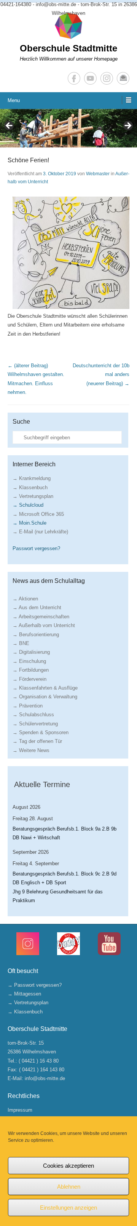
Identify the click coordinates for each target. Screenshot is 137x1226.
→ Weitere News (31, 750)
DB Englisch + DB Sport (39, 882)
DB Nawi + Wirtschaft (36, 837)
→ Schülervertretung (35, 724)
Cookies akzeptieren (68, 1165)
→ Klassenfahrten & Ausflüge (45, 688)
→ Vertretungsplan (33, 496)
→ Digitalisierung (31, 652)
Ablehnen (68, 1186)
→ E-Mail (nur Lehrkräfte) (40, 532)
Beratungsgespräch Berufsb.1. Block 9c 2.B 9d (64, 874)
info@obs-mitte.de (45, 1078)
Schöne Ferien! (28, 160)
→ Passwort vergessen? (35, 985)
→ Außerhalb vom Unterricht (44, 625)
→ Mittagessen (24, 994)
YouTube (90, 78)
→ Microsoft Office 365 (38, 514)
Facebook (74, 78)
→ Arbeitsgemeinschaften (41, 616)
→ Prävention (28, 706)
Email (123, 78)
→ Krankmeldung (32, 478)
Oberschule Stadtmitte (68, 48)
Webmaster (98, 173)
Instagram (106, 78)
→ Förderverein (29, 679)
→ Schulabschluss (33, 714)
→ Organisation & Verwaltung (45, 696)
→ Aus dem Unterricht (37, 607)
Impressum (20, 1110)
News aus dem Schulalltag (49, 581)
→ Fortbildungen (31, 670)
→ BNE (21, 643)
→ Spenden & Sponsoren (40, 732)
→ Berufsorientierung (36, 634)
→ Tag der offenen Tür (37, 741)
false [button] (9, 126)
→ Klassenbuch (30, 487)
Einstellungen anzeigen (68, 1207)
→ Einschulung (29, 661)
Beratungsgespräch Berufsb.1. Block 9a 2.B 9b (64, 829)
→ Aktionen (25, 599)
